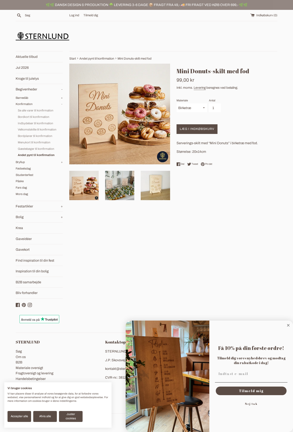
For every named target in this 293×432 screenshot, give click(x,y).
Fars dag (21, 187)
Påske (20, 181)
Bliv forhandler (27, 293)
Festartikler (39, 206)
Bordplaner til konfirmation (35, 136)
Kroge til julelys (27, 78)
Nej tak (251, 403)
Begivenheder (39, 89)
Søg (19, 351)
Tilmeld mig (251, 390)
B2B (19, 362)
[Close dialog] (288, 325)
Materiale (182, 100)
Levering (200, 87)
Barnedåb (39, 97)
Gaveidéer (24, 239)
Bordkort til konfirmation (33, 116)
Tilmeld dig (90, 15)
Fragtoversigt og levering (34, 373)
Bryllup (39, 162)
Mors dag (22, 194)
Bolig (39, 217)
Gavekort (23, 249)
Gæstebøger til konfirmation (36, 148)
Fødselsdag (23, 168)
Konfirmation (39, 104)
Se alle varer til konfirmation (35, 110)
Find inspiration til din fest (35, 260)
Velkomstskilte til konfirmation (37, 129)
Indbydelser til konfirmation (35, 123)
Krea (19, 228)
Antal (212, 100)
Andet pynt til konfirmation (36, 155)
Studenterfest (24, 175)
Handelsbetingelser (31, 379)
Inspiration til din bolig (32, 271)
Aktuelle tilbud (27, 56)
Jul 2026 (22, 67)
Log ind (74, 15)
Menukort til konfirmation (34, 142)
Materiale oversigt (29, 368)
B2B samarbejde (28, 282)
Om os (21, 357)
